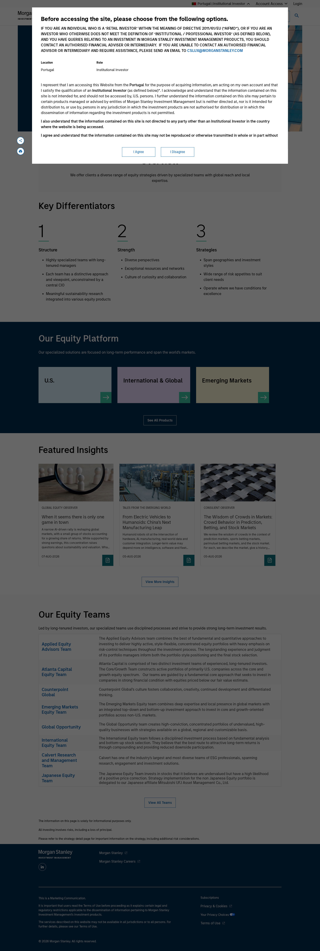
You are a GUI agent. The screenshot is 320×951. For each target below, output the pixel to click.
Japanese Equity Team (58, 778)
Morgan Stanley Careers (117, 861)
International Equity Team (55, 742)
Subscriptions (210, 897)
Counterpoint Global (55, 692)
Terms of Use (210, 923)
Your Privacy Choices (215, 915)
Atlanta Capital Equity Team (57, 672)
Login (297, 3)
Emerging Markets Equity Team (60, 709)
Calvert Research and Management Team (59, 760)
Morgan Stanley (111, 853)
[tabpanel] (160, 168)
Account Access (269, 3)
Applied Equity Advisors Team (56, 646)
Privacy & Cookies (214, 906)
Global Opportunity (61, 727)
